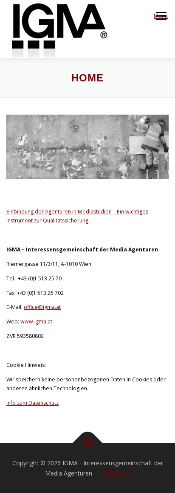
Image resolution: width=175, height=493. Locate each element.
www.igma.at (36, 321)
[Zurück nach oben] (88, 443)
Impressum (114, 473)
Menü (161, 16)
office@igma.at (42, 307)
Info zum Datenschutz (32, 403)
